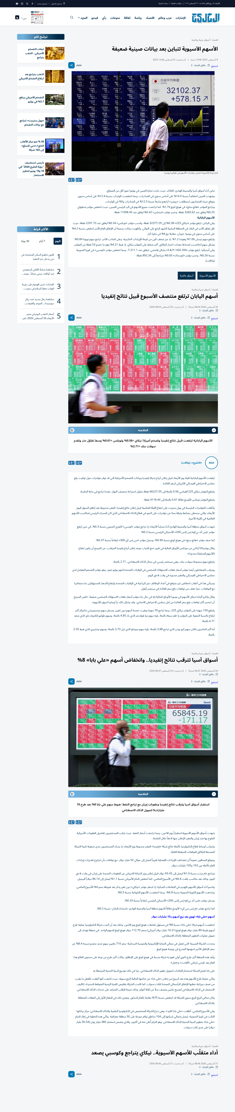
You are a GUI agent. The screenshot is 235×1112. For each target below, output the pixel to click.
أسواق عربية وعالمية (201, 40)
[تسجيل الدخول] (64, 4)
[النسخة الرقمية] (37, 18)
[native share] (71, 65)
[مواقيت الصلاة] (17, 18)
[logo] (206, 18)
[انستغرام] (22, 4)
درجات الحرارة (163, 3)
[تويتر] (27, 4)
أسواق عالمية (186, 275)
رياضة (138, 18)
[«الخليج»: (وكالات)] (211, 462)
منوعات (115, 18)
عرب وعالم (165, 18)
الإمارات (181, 18)
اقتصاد (150, 18)
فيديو (94, 18)
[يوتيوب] (17, 4)
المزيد (83, 18)
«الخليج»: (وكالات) (191, 463)
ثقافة (127, 18)
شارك (79, 65)
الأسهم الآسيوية (208, 275)
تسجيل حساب (42, 4)
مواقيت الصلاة (176, 3)
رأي (104, 18)
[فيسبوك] (32, 4)
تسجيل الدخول (56, 4)
